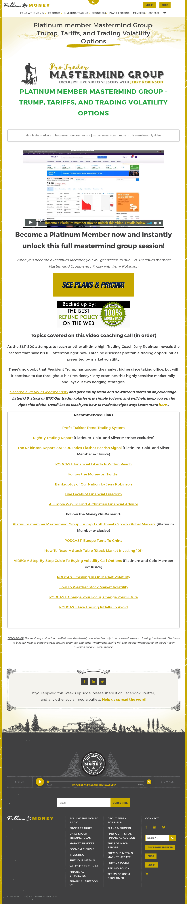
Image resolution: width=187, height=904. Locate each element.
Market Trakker (82, 843)
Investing (77, 854)
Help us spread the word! (124, 699)
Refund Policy (118, 868)
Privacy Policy (119, 862)
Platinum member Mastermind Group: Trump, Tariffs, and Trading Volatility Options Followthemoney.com (27, 5)
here (163, 404)
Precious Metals (82, 860)
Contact (153, 13)
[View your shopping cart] (165, 13)
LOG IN (151, 865)
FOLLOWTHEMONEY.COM (42, 896)
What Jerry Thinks (84, 866)
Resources (99, 13)
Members (139, 13)
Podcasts (54, 13)
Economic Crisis (82, 849)
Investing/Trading (76, 13)
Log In (149, 5)
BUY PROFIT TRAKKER (160, 847)
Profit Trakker (81, 828)
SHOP (165, 5)
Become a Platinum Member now (38, 392)
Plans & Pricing (119, 13)
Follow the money (30, 818)
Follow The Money (32, 13)
